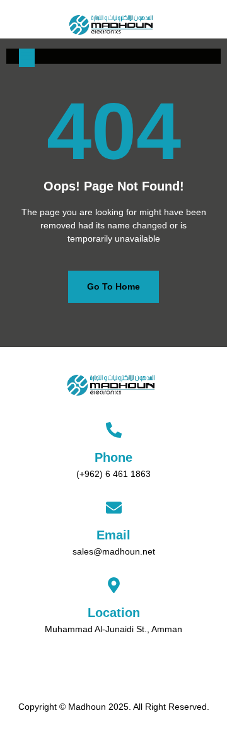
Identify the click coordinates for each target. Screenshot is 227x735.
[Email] (114, 507)
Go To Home (113, 286)
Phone (113, 457)
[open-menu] (27, 58)
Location (114, 613)
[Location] (114, 585)
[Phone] (114, 430)
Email (113, 535)
